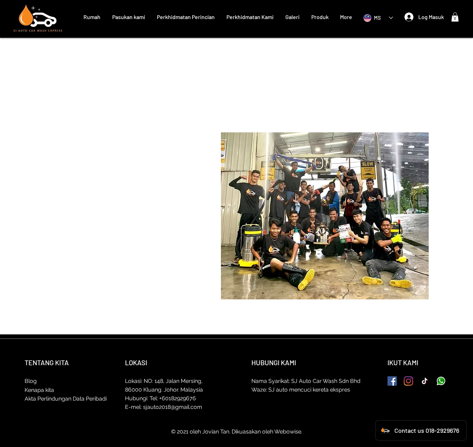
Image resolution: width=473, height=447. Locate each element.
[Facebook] (392, 381)
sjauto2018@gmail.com (172, 407)
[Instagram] (408, 381)
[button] (455, 16)
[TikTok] (424, 381)
